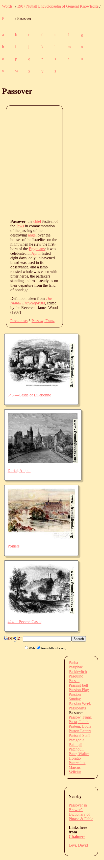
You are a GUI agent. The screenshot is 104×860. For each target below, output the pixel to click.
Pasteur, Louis (80, 726)
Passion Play (79, 690)
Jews (20, 226)
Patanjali (75, 744)
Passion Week (80, 703)
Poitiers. (14, 546)
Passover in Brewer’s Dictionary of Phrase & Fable (81, 812)
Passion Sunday (75, 696)
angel (32, 235)
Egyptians (37, 249)
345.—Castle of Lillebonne (29, 395)
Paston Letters (80, 731)
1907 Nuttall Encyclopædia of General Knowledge (57, 6)
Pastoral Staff (79, 735)
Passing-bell (78, 685)
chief (37, 221)
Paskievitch (78, 671)
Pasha (73, 662)
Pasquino (76, 676)
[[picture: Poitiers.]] (41, 537)
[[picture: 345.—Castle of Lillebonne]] (41, 386)
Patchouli (76, 749)
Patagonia (76, 740)
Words (7, 6)
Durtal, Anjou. (19, 470)
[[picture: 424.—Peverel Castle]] (41, 613)
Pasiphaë (76, 667)
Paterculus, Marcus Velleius (77, 767)
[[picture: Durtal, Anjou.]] (43, 462)
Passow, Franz (43, 321)
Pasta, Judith (79, 722)
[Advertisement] (52, 162)
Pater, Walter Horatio (79, 756)
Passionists (19, 321)
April (35, 253)
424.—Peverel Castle (24, 621)
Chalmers (77, 836)
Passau (74, 681)
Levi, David (78, 845)
